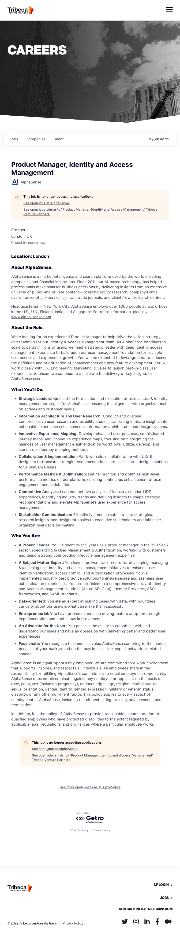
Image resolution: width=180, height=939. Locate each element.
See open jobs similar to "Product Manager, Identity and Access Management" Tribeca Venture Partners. (90, 211)
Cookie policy (101, 830)
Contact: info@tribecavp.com (145, 909)
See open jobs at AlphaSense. (46, 203)
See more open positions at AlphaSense (90, 787)
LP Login (161, 884)
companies (35, 139)
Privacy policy (79, 830)
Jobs (164, 897)
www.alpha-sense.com (31, 316)
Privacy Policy (73, 923)
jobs (13, 139)
